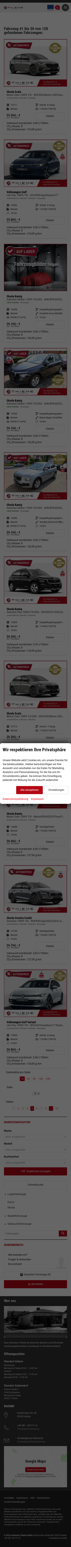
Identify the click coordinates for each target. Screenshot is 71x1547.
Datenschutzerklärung (15, 799)
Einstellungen (56, 789)
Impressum (37, 799)
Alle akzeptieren (29, 789)
